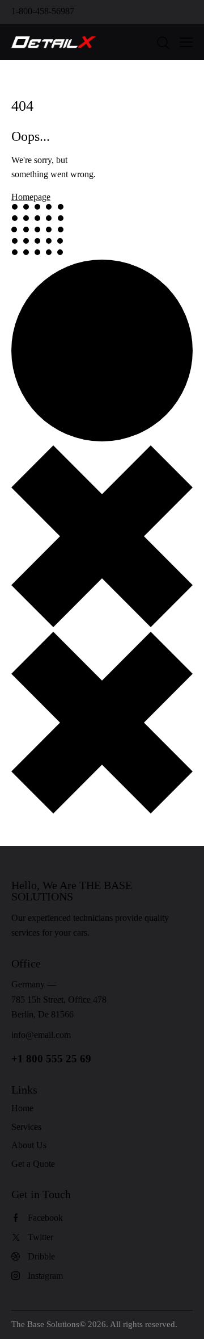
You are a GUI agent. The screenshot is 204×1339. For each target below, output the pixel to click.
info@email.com (41, 1035)
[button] (186, 42)
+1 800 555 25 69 (51, 1059)
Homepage (30, 197)
